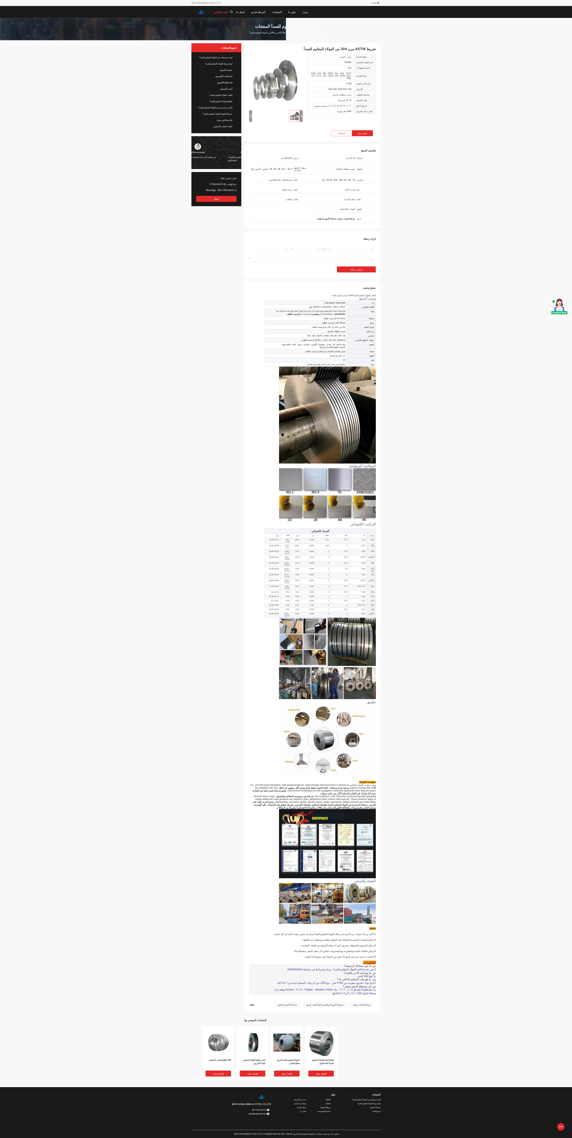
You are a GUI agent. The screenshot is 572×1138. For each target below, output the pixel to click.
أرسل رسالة (356, 269)
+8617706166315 (225, 190)
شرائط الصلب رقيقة (362, 1005)
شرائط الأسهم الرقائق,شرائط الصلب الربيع (324, 1005)
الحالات (328, 1103)
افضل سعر (362, 133)
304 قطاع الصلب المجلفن (220, 1060)
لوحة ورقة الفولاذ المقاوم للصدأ (219, 64)
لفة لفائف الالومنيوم (223, 76)
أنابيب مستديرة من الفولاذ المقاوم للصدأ (215, 107)
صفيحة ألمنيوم (226, 70)
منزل (320, 32)
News (328, 1100)
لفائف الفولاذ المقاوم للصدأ (220, 95)
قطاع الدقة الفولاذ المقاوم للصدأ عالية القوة (323, 1061)
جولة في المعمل (300, 1103)
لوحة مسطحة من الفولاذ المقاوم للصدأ (215, 57)
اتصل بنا (303, 1111)
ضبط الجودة (301, 1107)
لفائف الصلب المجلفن (222, 126)
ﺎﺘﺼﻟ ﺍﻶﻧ (341, 133)
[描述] (231, 11)
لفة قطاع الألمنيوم (224, 82)
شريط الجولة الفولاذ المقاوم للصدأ (217, 114)
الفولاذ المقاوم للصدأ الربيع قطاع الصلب (288, 1061)
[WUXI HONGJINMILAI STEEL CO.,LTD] (201, 12)
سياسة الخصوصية (324, 1111)
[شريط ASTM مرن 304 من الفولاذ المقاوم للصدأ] (218, 1042)
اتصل (216, 199)
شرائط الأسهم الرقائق (287, 1005)
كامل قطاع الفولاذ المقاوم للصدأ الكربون (254, 1061)
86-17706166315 (218, 184)
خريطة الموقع (326, 1107)
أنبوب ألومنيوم (226, 89)
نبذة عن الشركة (300, 1100)
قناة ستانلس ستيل (224, 120)
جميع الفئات (376, 1111)
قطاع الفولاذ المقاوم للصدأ (304, 32)
